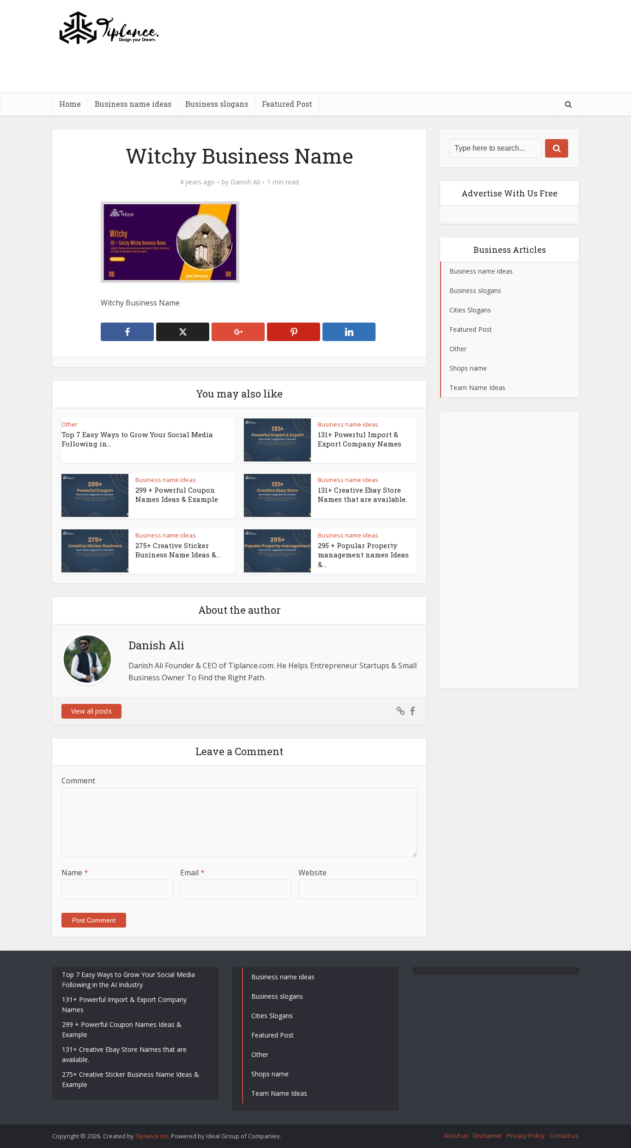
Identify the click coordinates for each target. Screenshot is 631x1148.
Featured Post (287, 104)
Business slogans (216, 104)
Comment (78, 781)
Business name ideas (133, 104)
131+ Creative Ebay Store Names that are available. (362, 494)
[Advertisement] (411, 90)
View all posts (91, 711)
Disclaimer (487, 1135)
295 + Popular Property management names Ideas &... (363, 555)
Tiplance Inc (151, 1136)
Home (70, 104)
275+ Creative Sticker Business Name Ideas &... (177, 550)
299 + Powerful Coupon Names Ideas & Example (176, 494)
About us (455, 1135)
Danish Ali (245, 182)
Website (312, 872)
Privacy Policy (526, 1135)
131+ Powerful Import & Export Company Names (359, 439)
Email (192, 872)
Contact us (564, 1135)
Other (69, 424)
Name (74, 872)
